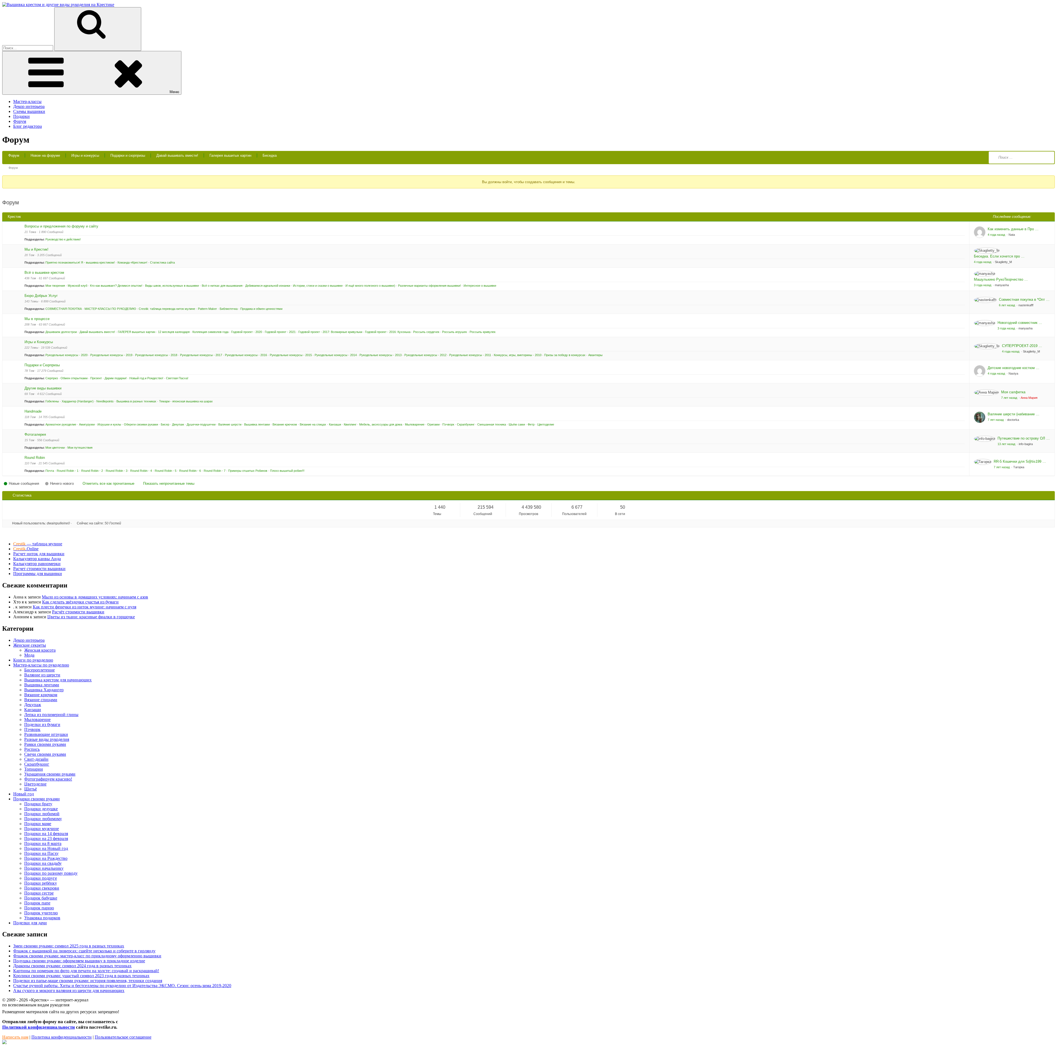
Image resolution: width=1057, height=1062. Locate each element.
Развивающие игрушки (46, 734)
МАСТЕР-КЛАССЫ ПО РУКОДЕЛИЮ (110, 308)
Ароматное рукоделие (60, 424)
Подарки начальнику (44, 868)
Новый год (23, 794)
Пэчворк (448, 424)
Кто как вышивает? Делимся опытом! (116, 285)
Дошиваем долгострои (61, 332)
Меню (174, 92)
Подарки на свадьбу (43, 863)
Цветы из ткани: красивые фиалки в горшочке (91, 616)
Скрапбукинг (466, 424)
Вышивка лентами (257, 424)
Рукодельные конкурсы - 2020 (66, 355)
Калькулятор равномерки (37, 563)
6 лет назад (1007, 305)
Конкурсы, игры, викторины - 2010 (517, 355)
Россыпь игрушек (454, 332)
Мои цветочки (55, 447)
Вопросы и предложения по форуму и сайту (61, 226)
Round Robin (34, 458)
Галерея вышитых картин (230, 155)
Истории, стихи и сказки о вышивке (318, 285)
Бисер (165, 424)
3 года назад (983, 285)
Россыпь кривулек (482, 332)
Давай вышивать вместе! (177, 155)
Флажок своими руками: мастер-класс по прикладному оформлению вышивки (87, 955)
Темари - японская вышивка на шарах (186, 401)
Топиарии (33, 769)
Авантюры (595, 355)
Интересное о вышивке (480, 285)
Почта (49, 470)
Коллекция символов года (210, 332)
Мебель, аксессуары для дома (380, 424)
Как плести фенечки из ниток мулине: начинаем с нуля (84, 607)
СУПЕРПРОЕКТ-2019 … (1022, 346)
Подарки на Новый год (46, 848)
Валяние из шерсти (42, 675)
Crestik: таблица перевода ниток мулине (167, 308)
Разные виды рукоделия (46, 739)
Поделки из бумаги (42, 724)
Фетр (531, 424)
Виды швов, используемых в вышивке (172, 285)
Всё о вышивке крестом (44, 272)
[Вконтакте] (4, 1042)
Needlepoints (105, 401)
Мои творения (55, 285)
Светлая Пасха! (177, 378)
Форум (19, 121)
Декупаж (178, 424)
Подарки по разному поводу (51, 873)
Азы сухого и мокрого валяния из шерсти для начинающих (68, 990)
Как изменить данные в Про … (1013, 229)
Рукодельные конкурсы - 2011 (470, 355)
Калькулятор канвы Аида (37, 558)
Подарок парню (39, 908)
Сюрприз (51, 378)
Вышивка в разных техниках (136, 401)
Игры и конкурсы (85, 155)
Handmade (33, 411)
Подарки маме (37, 823)
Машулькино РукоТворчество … (1001, 279)
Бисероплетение (39, 670)
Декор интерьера (29, 106)
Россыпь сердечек (426, 332)
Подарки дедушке (41, 808)
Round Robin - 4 (141, 470)
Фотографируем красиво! (48, 779)
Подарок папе (37, 903)
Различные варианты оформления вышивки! (429, 285)
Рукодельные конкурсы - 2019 (111, 355)
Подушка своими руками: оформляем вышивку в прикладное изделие (79, 960)
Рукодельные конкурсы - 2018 (156, 355)
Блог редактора (27, 126)
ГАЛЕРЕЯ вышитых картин (136, 332)
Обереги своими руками (141, 424)
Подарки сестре (39, 893)
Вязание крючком (285, 424)
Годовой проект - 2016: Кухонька (387, 332)
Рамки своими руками (45, 744)
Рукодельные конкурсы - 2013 (380, 355)
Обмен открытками (74, 378)
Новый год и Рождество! (146, 378)
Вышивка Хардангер (44, 689)
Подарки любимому (43, 818)
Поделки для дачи (30, 922)
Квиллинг (350, 424)
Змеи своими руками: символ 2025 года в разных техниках (68, 946)
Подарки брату (38, 803)
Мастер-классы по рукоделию (41, 665)
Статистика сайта (162, 262)
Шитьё (30, 789)
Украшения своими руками (49, 774)
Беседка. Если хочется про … (999, 256)
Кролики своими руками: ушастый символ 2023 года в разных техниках (81, 975)
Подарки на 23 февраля (46, 838)
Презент (96, 378)
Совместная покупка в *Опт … (1024, 299)
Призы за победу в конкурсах (564, 355)
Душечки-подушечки (201, 424)
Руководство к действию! (63, 239)
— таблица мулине (37, 543)
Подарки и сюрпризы (127, 155)
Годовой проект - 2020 (246, 332)
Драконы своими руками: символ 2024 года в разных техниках (72, 965)
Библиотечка (229, 308)
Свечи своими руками (45, 754)
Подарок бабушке (40, 898)
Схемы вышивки (29, 111)
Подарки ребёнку (40, 883)
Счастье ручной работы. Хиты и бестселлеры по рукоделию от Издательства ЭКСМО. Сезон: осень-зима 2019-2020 (122, 985)
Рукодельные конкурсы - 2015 (291, 355)
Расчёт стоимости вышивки (78, 611)
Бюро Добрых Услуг (41, 296)
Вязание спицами (40, 699)
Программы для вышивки (37, 573)
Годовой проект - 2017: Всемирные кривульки (330, 332)
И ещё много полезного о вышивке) (370, 285)
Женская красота (40, 650)
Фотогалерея (35, 434)
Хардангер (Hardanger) (78, 401)
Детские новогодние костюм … (1013, 368)
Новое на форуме (45, 155)
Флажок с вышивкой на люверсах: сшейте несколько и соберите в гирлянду (84, 951)
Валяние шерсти (229, 424)
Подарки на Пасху (41, 853)
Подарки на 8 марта (42, 843)
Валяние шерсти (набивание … (1013, 414)
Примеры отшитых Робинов (247, 470)
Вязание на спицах (313, 424)
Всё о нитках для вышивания (222, 285)
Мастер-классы (27, 101)
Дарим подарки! (116, 378)
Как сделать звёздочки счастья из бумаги (80, 602)
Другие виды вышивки (42, 388)
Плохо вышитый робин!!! (287, 470)
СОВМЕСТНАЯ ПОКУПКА (63, 308)
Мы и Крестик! (36, 249)
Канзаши (335, 424)
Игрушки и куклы (109, 424)
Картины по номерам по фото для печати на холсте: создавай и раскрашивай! (86, 970)
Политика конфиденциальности (61, 1037)
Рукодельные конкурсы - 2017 (201, 355)
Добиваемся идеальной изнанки (267, 285)
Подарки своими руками (36, 799)
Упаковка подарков (42, 917)
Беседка (270, 155)
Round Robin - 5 (165, 470)
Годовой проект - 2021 (280, 332)
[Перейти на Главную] (58, 4)
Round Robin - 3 (116, 470)
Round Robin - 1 (67, 470)
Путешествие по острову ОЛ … (1024, 438)
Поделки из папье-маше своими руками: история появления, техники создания (87, 980)
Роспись (32, 749)
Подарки (21, 116)
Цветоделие (545, 424)
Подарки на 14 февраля (46, 833)
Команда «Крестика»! (132, 262)
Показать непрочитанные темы (168, 483)
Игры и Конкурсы (38, 342)
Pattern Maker (207, 308)
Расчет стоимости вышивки (39, 568)
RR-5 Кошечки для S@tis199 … (1020, 461)
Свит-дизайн (36, 759)
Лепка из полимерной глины (51, 714)
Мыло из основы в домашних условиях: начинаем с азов (95, 597)
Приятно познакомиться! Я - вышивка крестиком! (80, 262)
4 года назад (997, 234)
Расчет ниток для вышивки (38, 553)
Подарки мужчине (41, 828)
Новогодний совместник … (1020, 323)
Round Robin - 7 (214, 470)
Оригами (433, 424)
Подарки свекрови (41, 888)
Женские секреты (29, 645)
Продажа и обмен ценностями (261, 308)
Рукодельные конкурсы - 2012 (425, 355)
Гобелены (52, 401)
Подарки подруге (40, 878)
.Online (26, 548)
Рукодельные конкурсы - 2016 (246, 355)
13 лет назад (1007, 444)
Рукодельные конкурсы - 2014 (336, 355)
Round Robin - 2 (92, 470)
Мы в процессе (37, 319)
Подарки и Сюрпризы (42, 365)
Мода (29, 655)
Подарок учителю (41, 913)
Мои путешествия (79, 447)
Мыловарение (414, 424)
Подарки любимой (41, 813)
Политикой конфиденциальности (38, 1027)
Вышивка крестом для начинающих (58, 680)
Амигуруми (87, 424)
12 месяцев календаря (174, 332)
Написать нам (15, 1037)
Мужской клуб (77, 285)
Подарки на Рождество (45, 858)
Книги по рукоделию (33, 660)
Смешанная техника (491, 424)
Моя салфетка (1013, 392)
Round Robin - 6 (190, 470)
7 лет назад (1009, 397)
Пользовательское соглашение (123, 1037)
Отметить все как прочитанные (108, 483)
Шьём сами (517, 424)
